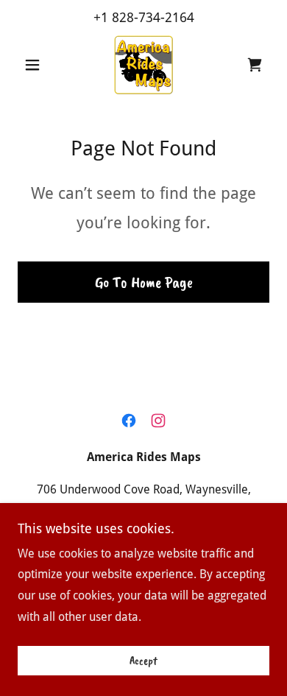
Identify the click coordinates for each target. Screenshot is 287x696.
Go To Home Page (144, 282)
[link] (143, 64)
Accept (143, 660)
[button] (36, 65)
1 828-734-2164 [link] (147, 17)
